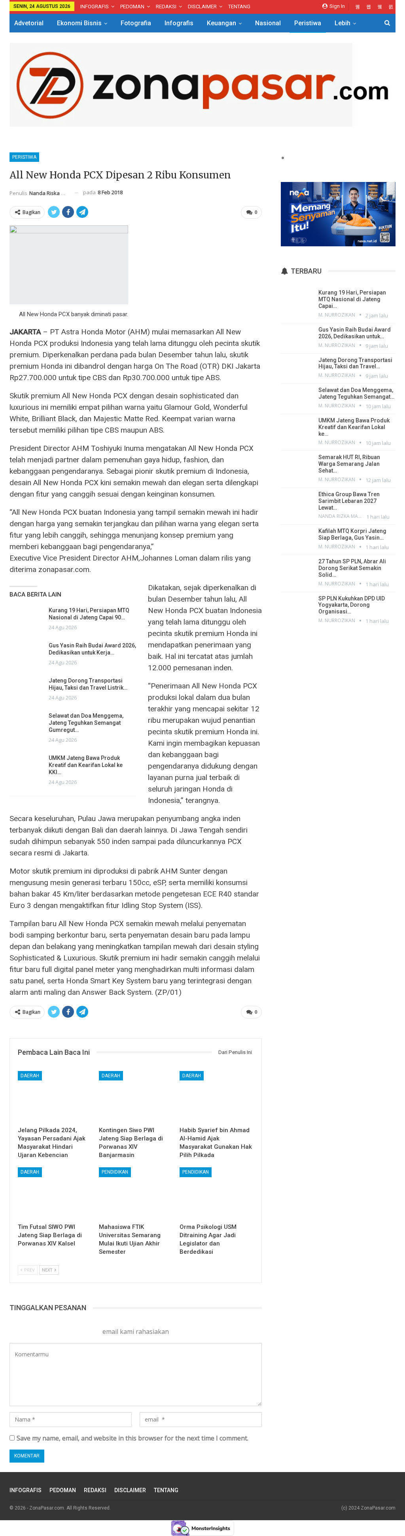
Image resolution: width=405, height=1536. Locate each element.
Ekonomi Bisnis (79, 23)
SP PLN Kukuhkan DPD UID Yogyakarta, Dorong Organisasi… (351, 605)
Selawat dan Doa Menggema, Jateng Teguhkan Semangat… (356, 393)
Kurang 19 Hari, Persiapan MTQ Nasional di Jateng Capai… (352, 299)
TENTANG (239, 6)
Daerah (30, 1075)
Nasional (268, 23)
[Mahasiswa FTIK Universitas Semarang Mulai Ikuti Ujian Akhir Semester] (136, 1193)
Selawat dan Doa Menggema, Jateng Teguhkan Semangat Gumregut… (86, 723)
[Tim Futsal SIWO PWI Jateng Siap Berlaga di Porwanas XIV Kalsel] (55, 1193)
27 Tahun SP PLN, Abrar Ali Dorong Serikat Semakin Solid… (352, 568)
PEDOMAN (132, 6)
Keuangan (221, 23)
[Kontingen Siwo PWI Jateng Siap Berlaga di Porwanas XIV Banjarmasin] (136, 1097)
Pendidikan (115, 1172)
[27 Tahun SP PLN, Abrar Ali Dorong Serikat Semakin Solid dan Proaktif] (296, 569)
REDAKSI (166, 6)
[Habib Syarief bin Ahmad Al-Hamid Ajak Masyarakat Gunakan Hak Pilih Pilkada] (217, 1097)
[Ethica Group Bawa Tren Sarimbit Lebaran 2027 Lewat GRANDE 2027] (296, 502)
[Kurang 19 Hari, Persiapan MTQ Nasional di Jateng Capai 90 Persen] (26, 619)
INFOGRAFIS (94, 6)
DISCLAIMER (202, 6)
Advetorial (29, 23)
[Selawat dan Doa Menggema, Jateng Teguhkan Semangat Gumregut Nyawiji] (26, 724)
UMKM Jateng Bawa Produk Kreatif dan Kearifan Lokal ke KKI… (86, 765)
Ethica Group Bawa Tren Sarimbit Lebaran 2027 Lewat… (349, 501)
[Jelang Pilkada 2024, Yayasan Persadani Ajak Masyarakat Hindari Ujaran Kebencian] (55, 1097)
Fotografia (136, 23)
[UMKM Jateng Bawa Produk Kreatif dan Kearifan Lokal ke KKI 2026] (26, 767)
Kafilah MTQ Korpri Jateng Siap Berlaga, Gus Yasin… (352, 534)
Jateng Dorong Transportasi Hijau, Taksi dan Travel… (355, 363)
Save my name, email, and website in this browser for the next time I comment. (132, 1438)
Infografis (179, 23)
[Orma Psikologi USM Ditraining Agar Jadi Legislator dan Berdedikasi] (217, 1193)
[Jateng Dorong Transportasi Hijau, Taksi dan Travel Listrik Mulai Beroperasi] (26, 689)
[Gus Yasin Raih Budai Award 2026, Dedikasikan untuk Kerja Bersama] (26, 654)
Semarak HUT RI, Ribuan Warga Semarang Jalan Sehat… (349, 464)
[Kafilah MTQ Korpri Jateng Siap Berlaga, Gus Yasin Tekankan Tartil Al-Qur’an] (296, 539)
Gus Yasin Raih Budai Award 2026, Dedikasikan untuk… (354, 332)
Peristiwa (307, 23)
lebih (342, 23)
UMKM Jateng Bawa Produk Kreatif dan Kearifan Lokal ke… (354, 427)
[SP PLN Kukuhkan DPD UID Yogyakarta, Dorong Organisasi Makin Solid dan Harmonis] (296, 606)
